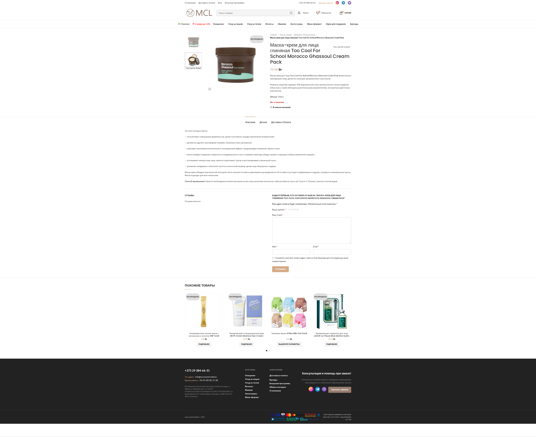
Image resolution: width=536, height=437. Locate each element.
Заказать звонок (339, 390)
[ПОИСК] (291, 13)
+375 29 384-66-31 (307, 3)
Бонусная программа (234, 3)
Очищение (250, 375)
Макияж (249, 390)
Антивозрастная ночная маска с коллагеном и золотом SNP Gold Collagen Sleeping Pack (204, 336)
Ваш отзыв (277, 214)
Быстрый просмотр (221, 297)
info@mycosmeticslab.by (206, 377)
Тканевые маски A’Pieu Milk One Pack (289, 333)
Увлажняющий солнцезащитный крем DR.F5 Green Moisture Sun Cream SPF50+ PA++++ (246, 336)
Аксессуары (251, 393)
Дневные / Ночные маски (304, 35)
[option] (193, 41)
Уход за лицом (286, 35)
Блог (220, 3)
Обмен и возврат (278, 387)
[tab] (250, 121)
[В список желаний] (221, 303)
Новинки (185, 24)
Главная (273, 35)
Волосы (249, 386)
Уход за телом (252, 382)
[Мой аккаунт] (299, 13)
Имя (274, 246)
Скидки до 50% (202, 24)
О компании (190, 3)
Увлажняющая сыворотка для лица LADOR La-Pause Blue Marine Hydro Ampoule (332, 336)
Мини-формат (252, 397)
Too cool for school (341, 47)
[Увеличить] (209, 89)
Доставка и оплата (279, 375)
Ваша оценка (278, 209)
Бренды (273, 380)
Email (316, 246)
